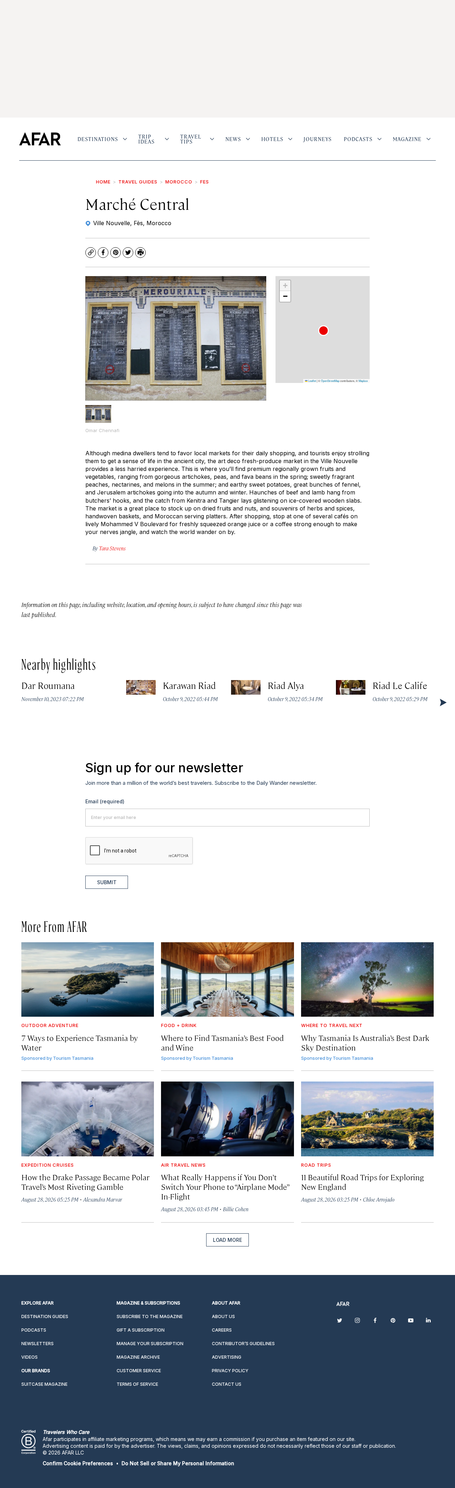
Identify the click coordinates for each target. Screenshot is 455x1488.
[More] (125, 139)
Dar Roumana (48, 685)
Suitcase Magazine (44, 1384)
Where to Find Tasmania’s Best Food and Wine (222, 1042)
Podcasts (358, 139)
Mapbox (363, 381)
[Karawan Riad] (141, 687)
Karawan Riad (189, 685)
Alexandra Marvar (102, 1199)
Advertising (226, 1357)
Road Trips (316, 1165)
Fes (204, 182)
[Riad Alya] (246, 687)
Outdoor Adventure (50, 1025)
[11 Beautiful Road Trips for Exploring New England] (367, 1119)
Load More (227, 1240)
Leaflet (311, 381)
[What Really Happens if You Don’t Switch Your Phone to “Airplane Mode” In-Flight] (227, 1119)
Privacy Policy (230, 1370)
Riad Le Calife (400, 685)
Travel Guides (137, 182)
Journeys (318, 139)
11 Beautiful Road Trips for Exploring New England (362, 1182)
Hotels (272, 139)
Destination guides (44, 1316)
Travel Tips (190, 139)
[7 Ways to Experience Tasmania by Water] (87, 979)
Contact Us (226, 1384)
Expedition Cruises (47, 1165)
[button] (323, 330)
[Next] (442, 702)
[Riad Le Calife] (350, 687)
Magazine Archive (138, 1357)
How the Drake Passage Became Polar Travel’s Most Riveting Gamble (85, 1182)
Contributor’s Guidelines (243, 1343)
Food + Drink (179, 1025)
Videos (29, 1357)
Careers (222, 1330)
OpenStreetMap (330, 381)
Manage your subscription (150, 1343)
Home (103, 182)
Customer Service (139, 1370)
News (233, 139)
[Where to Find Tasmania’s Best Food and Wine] (227, 979)
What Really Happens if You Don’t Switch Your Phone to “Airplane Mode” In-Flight (225, 1186)
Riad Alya (286, 685)
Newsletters (37, 1343)
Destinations (97, 139)
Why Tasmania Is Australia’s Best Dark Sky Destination (365, 1042)
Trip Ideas (146, 139)
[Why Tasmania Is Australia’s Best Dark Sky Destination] (367, 979)
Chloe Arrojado (379, 1199)
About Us (223, 1316)
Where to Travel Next (332, 1025)
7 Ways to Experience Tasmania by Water (79, 1042)
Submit (107, 882)
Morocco (178, 182)
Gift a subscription (141, 1330)
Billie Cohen (235, 1209)
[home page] (40, 139)
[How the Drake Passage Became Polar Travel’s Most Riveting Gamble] (87, 1119)
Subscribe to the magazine (150, 1316)
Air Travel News (183, 1165)
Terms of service (137, 1384)
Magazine (407, 139)
